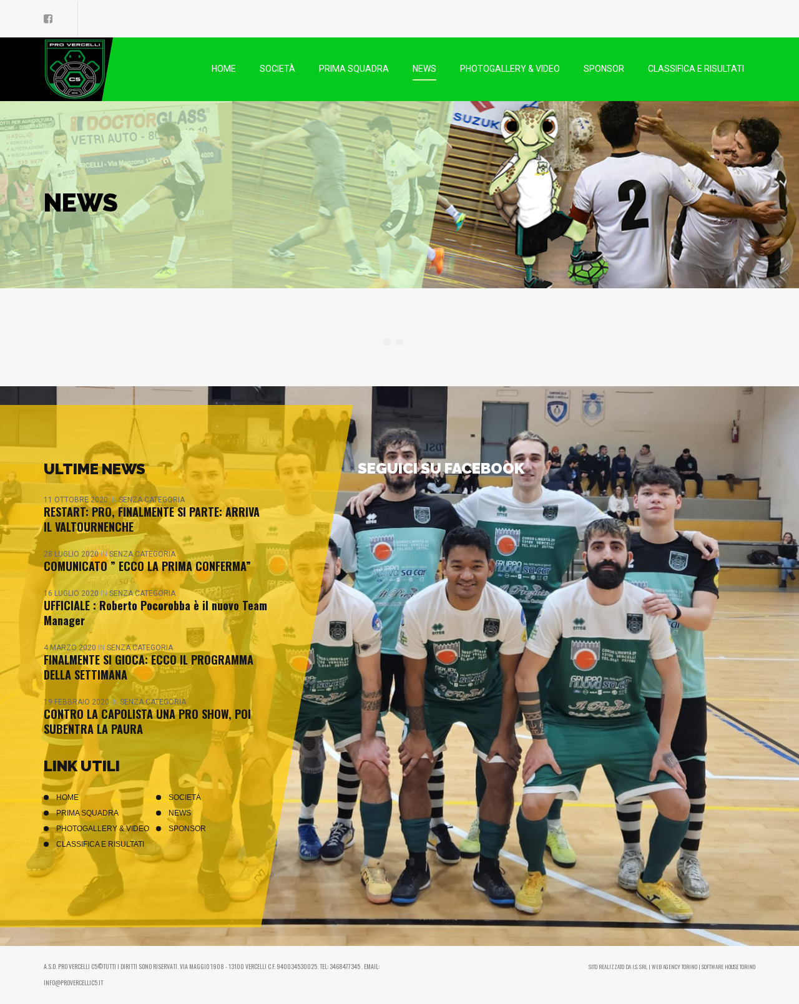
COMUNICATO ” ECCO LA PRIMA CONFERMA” (147, 565)
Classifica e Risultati (100, 844)
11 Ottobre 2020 (77, 499)
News (180, 813)
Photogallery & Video (102, 828)
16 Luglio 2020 (72, 593)
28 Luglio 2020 (72, 554)
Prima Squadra (87, 813)
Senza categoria (152, 499)
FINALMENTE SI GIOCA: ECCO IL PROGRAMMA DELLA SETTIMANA (148, 667)
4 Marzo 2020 (71, 647)
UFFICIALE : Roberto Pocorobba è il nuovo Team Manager (155, 613)
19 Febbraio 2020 (77, 702)
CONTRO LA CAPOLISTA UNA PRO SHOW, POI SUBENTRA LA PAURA (147, 721)
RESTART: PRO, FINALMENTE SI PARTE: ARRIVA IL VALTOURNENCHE (152, 519)
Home (67, 797)
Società (185, 797)
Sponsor (187, 828)
